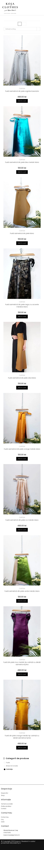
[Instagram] (23, 847)
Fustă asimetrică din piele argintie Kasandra (22, 91)
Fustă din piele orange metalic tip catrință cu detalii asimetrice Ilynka (22, 737)
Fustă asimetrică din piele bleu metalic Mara (22, 162)
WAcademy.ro (15, 843)
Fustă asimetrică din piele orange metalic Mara (22, 449)
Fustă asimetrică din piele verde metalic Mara (22, 591)
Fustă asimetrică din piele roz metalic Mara (22, 520)
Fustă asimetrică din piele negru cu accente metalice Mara (22, 305)
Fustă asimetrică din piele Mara (22, 233)
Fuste (8, 763)
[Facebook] (20, 847)
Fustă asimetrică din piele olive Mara (22, 378)
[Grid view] (19, 24)
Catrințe (22, 88)
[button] (38, 7)
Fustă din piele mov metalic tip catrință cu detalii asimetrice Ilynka (21, 663)
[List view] (24, 24)
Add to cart (22, 101)
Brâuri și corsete (12, 766)
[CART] (34, 7)
